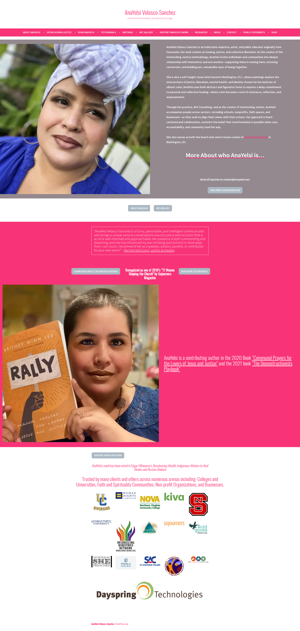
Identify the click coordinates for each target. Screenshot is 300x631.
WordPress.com (121, 624)
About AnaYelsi (31, 32)
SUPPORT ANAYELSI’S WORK (108, 455)
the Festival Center (256, 137)
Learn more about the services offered (96, 271)
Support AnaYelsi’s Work (174, 32)
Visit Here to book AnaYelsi (225, 190)
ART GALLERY (163, 208)
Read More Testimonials (194, 271)
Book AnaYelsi (86, 32)
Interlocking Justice (59, 32)
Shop (274, 32)
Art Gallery (146, 32)
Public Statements (254, 32)
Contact (232, 32)
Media (217, 32)
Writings (127, 32)
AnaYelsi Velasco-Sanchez (150, 12)
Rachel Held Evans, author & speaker (149, 250)
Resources (201, 32)
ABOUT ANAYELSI (139, 208)
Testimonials (108, 32)
